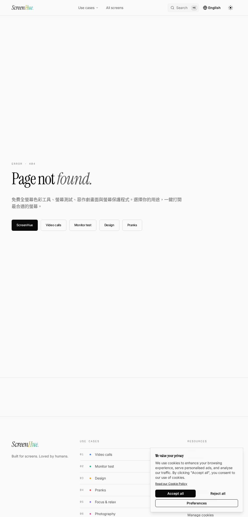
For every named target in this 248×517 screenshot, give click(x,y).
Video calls (53, 225)
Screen (23, 7)
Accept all (175, 493)
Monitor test (82, 225)
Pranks (132, 225)
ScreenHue (24, 225)
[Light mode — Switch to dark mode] (230, 8)
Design (109, 225)
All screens (114, 8)
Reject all (217, 493)
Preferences (197, 503)
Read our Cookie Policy (171, 484)
